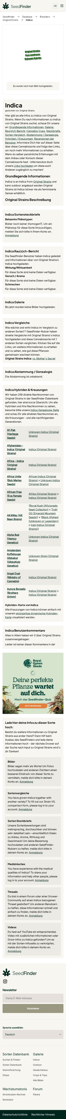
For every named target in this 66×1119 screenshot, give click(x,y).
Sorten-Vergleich (15, 134)
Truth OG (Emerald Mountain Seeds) (43, 513)
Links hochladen (23, 165)
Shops (6, 1075)
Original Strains (10, 19)
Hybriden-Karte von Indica (21, 605)
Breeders (45, 16)
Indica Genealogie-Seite (44, 410)
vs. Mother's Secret (43, 358)
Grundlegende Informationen (26, 127)
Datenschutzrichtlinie (15, 1114)
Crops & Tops (40, 1075)
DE (55, 5)
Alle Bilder (38, 1080)
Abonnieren (33, 1008)
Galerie (49, 127)
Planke (36, 1094)
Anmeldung (12, 235)
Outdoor (37, 1064)
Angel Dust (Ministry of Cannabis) (14, 577)
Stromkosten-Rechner (14, 1094)
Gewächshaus (40, 1070)
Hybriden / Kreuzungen (19, 138)
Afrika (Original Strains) (43, 493)
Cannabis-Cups (35, 131)
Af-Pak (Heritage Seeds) (12, 433)
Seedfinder (9, 16)
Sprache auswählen (13, 1027)
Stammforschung (12, 1070)
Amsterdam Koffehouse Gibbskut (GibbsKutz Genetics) (14, 558)
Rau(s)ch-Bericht (15, 131)
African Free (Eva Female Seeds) (14, 495)
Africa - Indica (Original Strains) (15, 464)
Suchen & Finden (11, 1059)
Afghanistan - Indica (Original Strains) (16, 449)
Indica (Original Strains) (43, 449)
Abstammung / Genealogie (42, 134)
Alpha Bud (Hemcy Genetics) (13, 538)
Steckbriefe (53, 131)
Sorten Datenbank (12, 1064)
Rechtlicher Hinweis (43, 1114)
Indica (29, 19)
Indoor (36, 1059)
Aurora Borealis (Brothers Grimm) (16, 592)
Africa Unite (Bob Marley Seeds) (14, 480)
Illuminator (8, 1099)
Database (27, 16)
